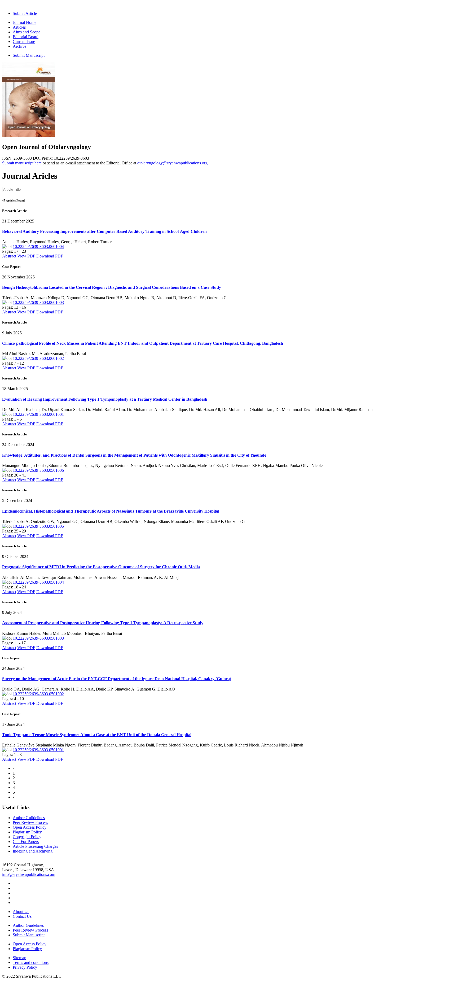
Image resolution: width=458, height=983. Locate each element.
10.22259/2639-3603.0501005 (38, 526)
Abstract (9, 256)
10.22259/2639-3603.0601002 (38, 358)
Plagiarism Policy (27, 832)
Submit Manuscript (29, 55)
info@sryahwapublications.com (28, 874)
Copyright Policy (27, 837)
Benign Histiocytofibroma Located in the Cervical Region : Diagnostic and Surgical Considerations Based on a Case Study (111, 287)
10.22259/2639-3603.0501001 (38, 750)
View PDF (26, 256)
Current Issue (24, 41)
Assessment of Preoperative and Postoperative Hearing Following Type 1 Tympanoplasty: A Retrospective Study (102, 623)
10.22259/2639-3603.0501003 (38, 638)
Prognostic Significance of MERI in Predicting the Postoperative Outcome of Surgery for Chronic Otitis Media (101, 567)
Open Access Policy (29, 827)
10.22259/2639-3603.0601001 (38, 414)
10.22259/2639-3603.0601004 (38, 246)
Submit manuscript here (22, 163)
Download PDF (49, 256)
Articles (19, 27)
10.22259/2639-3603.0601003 (38, 302)
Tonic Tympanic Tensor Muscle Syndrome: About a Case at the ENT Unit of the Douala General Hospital (96, 734)
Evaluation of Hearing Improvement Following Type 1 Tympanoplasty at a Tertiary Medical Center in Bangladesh (104, 399)
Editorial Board (25, 36)
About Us (21, 911)
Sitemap (19, 957)
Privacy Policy (25, 967)
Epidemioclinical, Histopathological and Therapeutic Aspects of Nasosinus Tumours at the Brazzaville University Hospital (110, 511)
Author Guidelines (28, 925)
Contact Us (22, 916)
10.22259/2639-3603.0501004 (38, 582)
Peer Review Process (30, 822)
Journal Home (24, 22)
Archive (19, 46)
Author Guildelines (29, 817)
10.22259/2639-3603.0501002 (38, 694)
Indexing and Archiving (32, 851)
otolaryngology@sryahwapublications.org (172, 163)
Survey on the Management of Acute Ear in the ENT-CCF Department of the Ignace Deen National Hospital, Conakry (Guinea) (116, 678)
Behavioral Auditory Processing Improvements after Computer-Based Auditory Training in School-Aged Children (104, 231)
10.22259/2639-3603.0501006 (38, 470)
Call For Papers (26, 841)
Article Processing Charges (35, 846)
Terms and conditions (31, 962)
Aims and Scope (26, 32)
